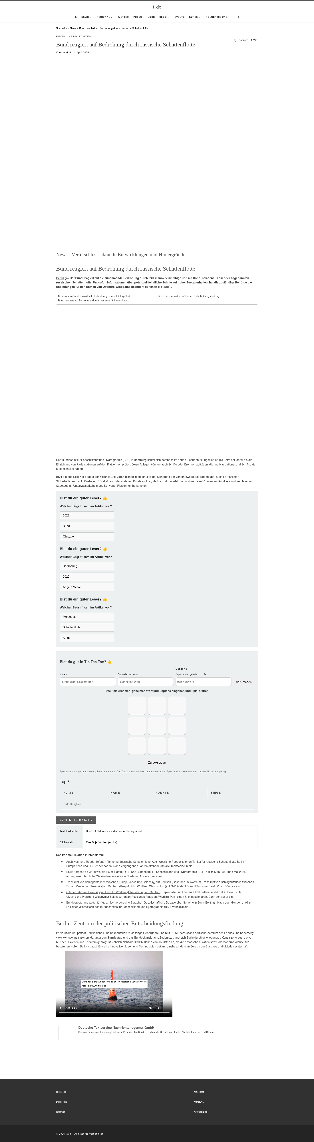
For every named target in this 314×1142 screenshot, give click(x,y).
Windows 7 (199, 1101)
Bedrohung (70, 566)
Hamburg (140, 460)
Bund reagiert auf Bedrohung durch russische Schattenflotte (92, 300)
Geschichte (151, 933)
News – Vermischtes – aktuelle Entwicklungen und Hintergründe (94, 296)
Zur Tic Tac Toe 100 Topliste (76, 820)
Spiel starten (244, 682)
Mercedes (69, 616)
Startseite (61, 28)
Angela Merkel (72, 587)
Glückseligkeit (200, 1111)
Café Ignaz (199, 1091)
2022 (66, 515)
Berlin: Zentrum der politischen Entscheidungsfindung (188, 296)
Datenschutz (61, 1101)
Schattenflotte (71, 627)
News (73, 28)
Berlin (60, 278)
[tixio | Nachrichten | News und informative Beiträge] (157, 6)
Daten (120, 477)
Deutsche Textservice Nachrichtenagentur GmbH (116, 1027)
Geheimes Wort (129, 674)
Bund (66, 526)
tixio (68, 1133)
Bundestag (114, 937)
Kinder (67, 637)
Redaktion (60, 1111)
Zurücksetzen (157, 762)
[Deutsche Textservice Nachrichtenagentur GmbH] (65, 1033)
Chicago (68, 536)
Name (64, 674)
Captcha (181, 668)
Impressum (61, 1091)
